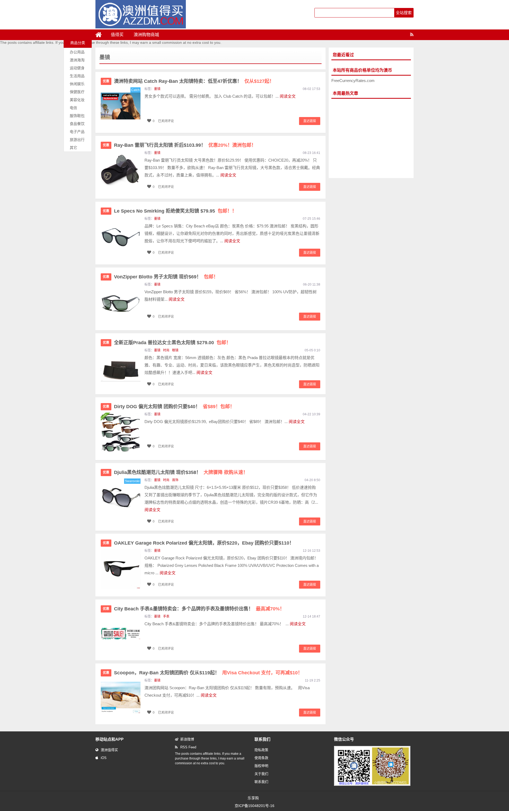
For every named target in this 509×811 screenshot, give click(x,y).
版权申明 (261, 766)
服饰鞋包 (77, 116)
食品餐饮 (77, 124)
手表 (166, 616)
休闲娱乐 (77, 84)
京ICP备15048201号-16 (254, 806)
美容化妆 (77, 100)
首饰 (175, 480)
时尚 (166, 350)
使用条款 (261, 758)
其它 (73, 147)
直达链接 (309, 121)
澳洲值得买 (109, 750)
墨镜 (157, 89)
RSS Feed (188, 747)
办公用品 (77, 52)
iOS (104, 758)
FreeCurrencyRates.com (353, 80)
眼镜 (175, 350)
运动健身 (77, 68)
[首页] (100, 34)
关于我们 (261, 774)
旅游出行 (77, 139)
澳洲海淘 (77, 60)
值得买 (117, 34)
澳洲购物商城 (146, 34)
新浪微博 (187, 739)
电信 (73, 108)
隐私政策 (261, 750)
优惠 (106, 81)
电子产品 (77, 132)
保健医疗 (77, 92)
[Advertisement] (371, 138)
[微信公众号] (372, 785)
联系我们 (261, 782)
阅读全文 (288, 96)
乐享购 (253, 798)
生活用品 (77, 76)
